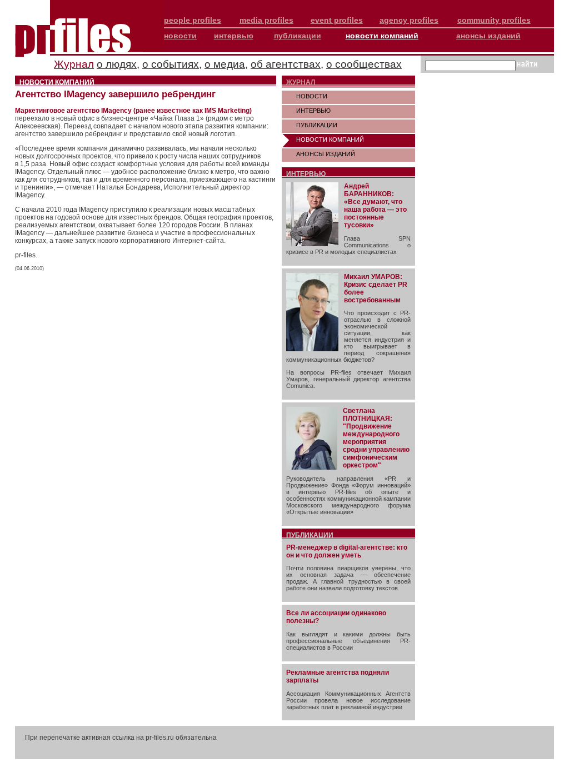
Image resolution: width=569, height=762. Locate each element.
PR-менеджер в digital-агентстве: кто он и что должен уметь (346, 551)
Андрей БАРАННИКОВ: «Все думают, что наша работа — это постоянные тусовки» (375, 205)
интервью (233, 35)
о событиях (170, 64)
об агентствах (286, 64)
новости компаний (382, 35)
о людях (117, 64)
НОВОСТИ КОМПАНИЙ (330, 139)
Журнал (74, 64)
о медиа (224, 64)
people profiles (192, 20)
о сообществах (364, 64)
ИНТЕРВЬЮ (313, 110)
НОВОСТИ (311, 96)
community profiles (494, 20)
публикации (297, 35)
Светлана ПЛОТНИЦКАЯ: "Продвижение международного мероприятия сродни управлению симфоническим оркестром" (376, 438)
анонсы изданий (488, 35)
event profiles (337, 20)
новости (180, 35)
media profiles (266, 20)
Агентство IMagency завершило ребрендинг (115, 94)
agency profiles (409, 20)
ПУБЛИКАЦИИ (316, 125)
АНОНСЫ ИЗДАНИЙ (325, 154)
